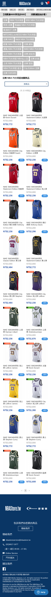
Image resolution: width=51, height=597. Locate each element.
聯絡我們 (25, 528)
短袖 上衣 (13, 9)
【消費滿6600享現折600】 (14, 14)
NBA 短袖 (4, 9)
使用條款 (6, 574)
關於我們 (26, 574)
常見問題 (19, 574)
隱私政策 (12, 574)
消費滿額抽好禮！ (39, 14)
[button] (26, 84)
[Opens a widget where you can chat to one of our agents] (41, 592)
